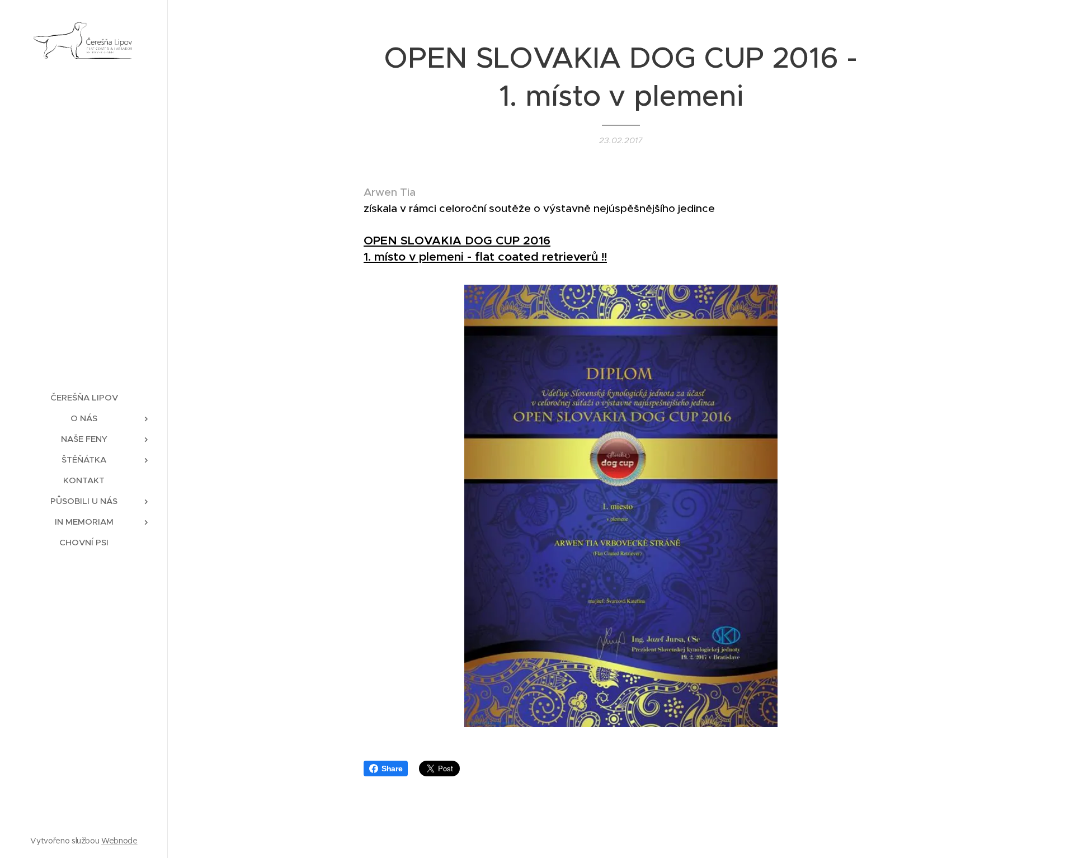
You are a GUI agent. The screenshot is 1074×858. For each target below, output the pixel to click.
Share (391, 768)
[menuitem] (83, 397)
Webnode (119, 841)
